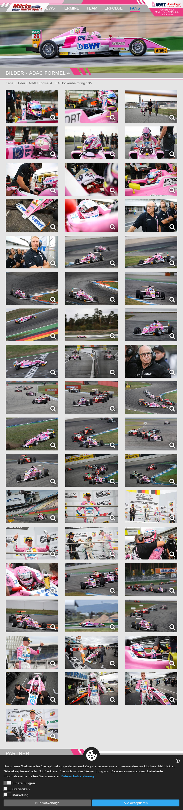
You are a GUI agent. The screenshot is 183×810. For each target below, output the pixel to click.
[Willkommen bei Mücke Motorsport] (25, 7)
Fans (135, 8)
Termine (70, 8)
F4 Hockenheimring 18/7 (74, 83)
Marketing (20, 795)
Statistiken (21, 789)
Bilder (21, 83)
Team (91, 8)
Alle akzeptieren (136, 803)
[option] (91, 42)
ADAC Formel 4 (40, 83)
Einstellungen (23, 783)
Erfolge (113, 8)
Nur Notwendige (47, 803)
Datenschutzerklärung (77, 776)
